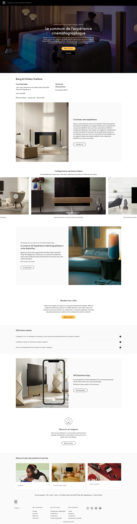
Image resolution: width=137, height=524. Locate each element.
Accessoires (42, 518)
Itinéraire (70, 53)
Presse (76, 511)
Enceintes (41, 513)
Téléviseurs (41, 515)
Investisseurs (77, 515)
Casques (41, 511)
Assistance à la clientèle (77, 518)
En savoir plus (28, 268)
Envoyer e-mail (32, 97)
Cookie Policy (59, 513)
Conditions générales (59, 518)
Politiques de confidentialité (59, 511)
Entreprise (77, 513)
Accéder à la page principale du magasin (20, 2)
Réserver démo (70, 49)
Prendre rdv (81, 145)
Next (121, 196)
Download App (81, 391)
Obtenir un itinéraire (21, 97)
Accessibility (59, 515)
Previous (15, 196)
